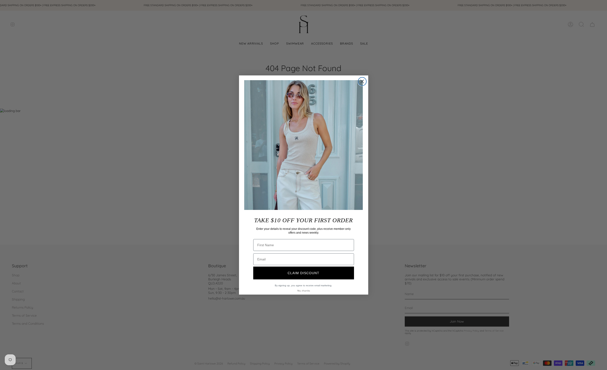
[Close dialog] (362, 81)
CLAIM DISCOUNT (303, 273)
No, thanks (303, 290)
